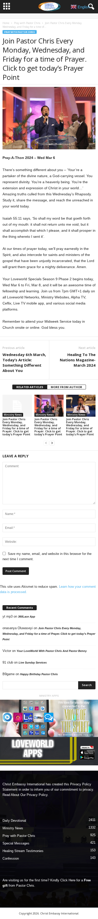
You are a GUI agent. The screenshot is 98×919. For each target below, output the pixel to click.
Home (6, 23)
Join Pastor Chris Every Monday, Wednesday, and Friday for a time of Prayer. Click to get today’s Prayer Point (16, 426)
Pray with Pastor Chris (27, 23)
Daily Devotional (14, 820)
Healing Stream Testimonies (23, 851)
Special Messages (16, 843)
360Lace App (26, 616)
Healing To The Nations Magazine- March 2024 (77, 360)
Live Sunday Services (33, 662)
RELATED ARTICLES (29, 387)
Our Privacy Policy (33, 795)
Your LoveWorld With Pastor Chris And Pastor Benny (52, 650)
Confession (11, 858)
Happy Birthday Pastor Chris (39, 674)
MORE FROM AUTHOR (66, 387)
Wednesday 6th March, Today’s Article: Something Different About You (24, 362)
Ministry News (13, 414)
